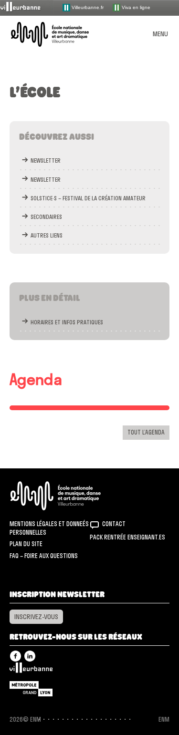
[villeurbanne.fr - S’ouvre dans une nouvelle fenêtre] (26, 7)
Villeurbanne (31, 670)
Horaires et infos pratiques (67, 322)
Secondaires (46, 216)
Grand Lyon (31, 688)
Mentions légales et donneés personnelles (49, 528)
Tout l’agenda (146, 432)
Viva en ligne (135, 7)
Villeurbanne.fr (87, 7)
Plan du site (26, 544)
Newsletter (46, 160)
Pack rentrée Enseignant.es (127, 537)
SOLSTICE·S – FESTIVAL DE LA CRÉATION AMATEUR (88, 198)
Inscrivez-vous (36, 616)
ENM (68, 495)
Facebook (15, 656)
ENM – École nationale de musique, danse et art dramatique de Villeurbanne (61, 34)
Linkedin (30, 656)
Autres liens (47, 235)
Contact (114, 524)
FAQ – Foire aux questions (44, 555)
